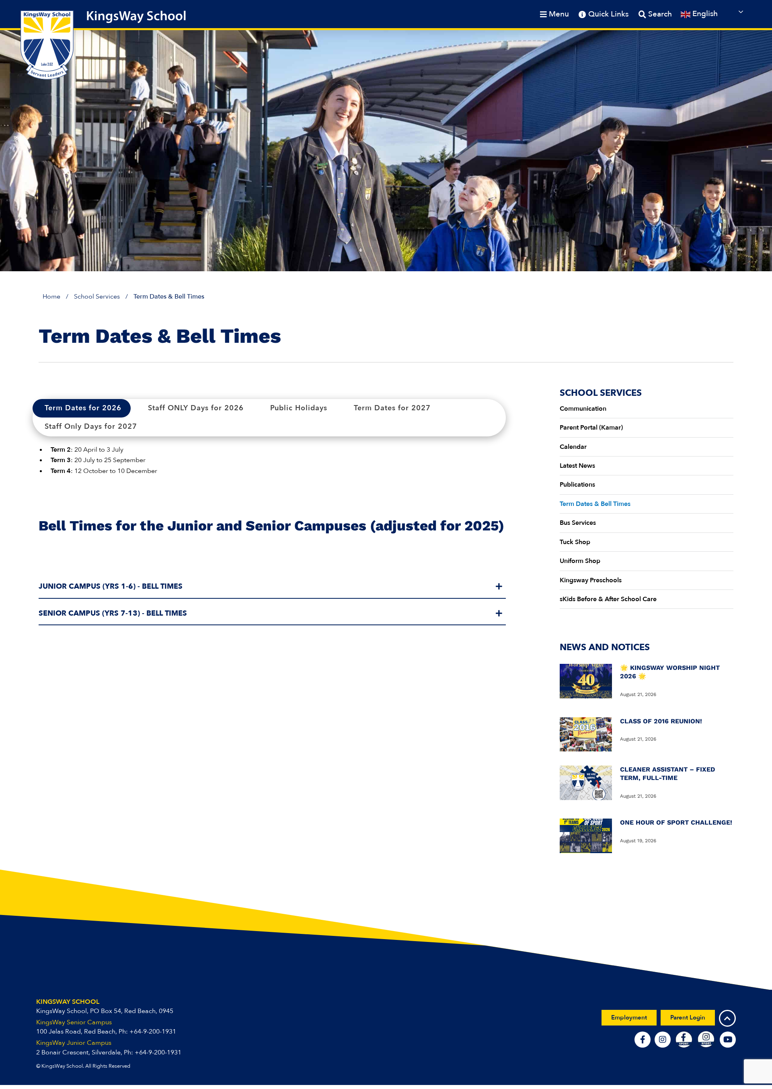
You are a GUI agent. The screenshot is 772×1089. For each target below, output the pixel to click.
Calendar (573, 446)
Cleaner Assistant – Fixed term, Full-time (667, 774)
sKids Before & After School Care (608, 599)
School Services (97, 296)
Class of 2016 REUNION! (661, 721)
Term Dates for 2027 (392, 408)
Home (51, 296)
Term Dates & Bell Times (595, 503)
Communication (583, 408)
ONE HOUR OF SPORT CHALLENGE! (676, 822)
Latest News (577, 465)
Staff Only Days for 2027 (91, 427)
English (704, 13)
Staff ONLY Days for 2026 (196, 408)
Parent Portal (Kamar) (591, 427)
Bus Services (578, 522)
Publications (577, 484)
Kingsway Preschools (591, 580)
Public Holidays (298, 408)
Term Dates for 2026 (83, 408)
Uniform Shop (580, 561)
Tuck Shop (575, 542)
